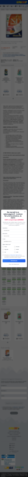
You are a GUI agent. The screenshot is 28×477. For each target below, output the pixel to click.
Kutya (5, 246)
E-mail (4, 239)
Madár (17, 249)
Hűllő (17, 252)
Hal (5, 252)
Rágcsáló (6, 249)
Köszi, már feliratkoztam (14, 264)
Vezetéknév (5, 228)
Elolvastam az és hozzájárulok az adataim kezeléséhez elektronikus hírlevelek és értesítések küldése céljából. (14, 256)
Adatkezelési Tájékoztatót (15, 255)
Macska (17, 246)
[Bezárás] (25, 212)
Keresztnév (5, 233)
